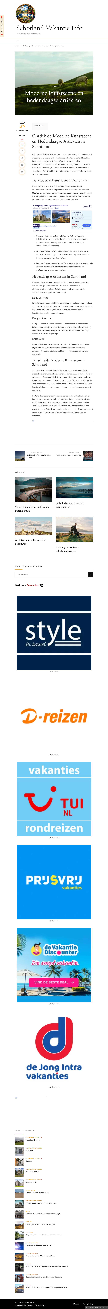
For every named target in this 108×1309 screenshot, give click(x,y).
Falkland (29, 1151)
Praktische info (32, 1243)
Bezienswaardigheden (34, 1137)
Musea (28, 1211)
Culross (29, 1161)
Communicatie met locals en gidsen (40, 1256)
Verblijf (28, 1222)
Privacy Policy (40, 1305)
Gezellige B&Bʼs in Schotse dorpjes (40, 1224)
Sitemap (76, 1304)
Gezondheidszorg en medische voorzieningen (44, 1277)
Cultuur (54, 86)
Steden (28, 1264)
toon (43, 126)
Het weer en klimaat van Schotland (40, 1245)
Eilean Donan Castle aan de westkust (41, 1203)
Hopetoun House (33, 1140)
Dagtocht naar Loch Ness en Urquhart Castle (44, 1235)
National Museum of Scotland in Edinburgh (43, 1214)
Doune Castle (31, 1182)
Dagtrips (29, 1232)
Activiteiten (30, 1190)
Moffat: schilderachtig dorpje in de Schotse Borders (47, 1266)
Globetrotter (22, 130)
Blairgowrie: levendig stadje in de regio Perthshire (46, 1287)
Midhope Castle (32, 1172)
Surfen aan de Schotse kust (37, 1193)
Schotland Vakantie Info (50, 28)
